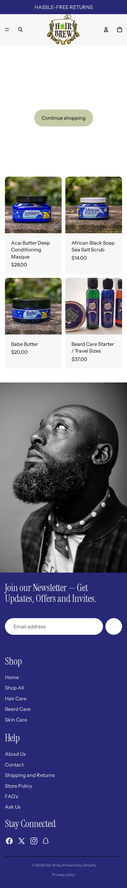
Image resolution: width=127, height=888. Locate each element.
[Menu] (7, 29)
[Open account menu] (106, 29)
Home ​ (12, 677)
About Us (15, 754)
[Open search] (20, 29)
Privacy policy (63, 874)
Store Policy (18, 786)
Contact (14, 765)
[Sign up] (113, 626)
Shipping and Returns (30, 775)
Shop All (14, 688)
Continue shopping (64, 118)
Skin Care (16, 720)
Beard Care (18, 709)
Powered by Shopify (79, 865)
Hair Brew (53, 865)
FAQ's (11, 796)
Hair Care (16, 698)
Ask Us (13, 807)
